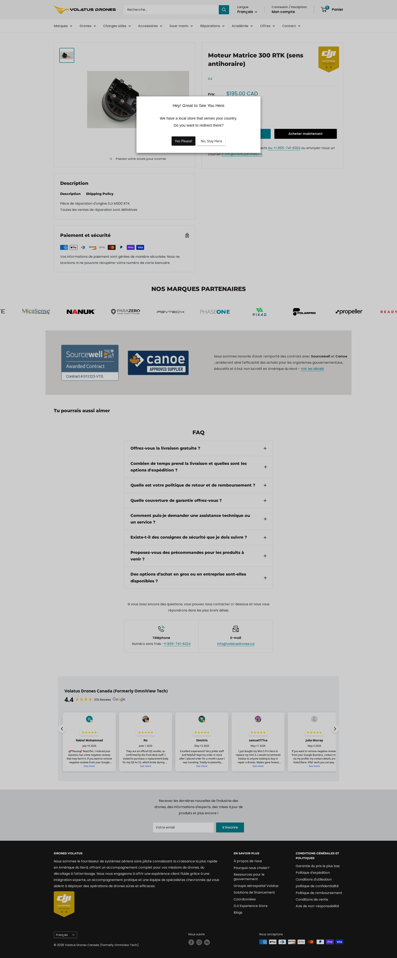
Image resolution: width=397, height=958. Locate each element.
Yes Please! (183, 141)
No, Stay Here (211, 141)
